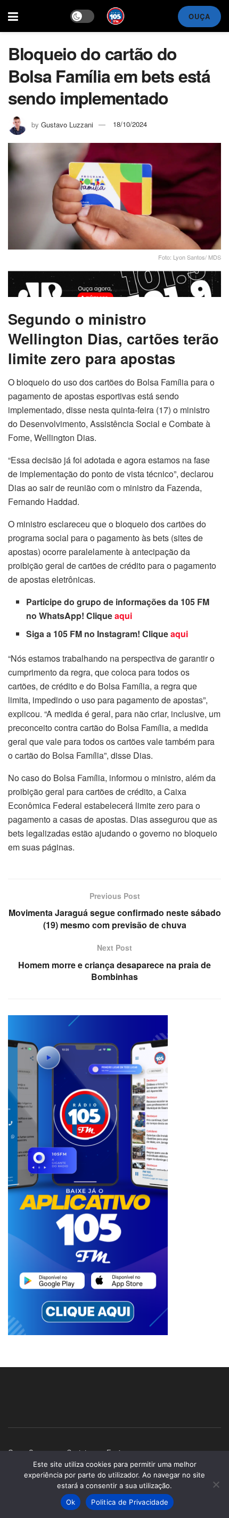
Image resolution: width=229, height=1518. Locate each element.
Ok (71, 1502)
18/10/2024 (130, 124)
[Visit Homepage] (115, 16)
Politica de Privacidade (129, 1502)
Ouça (199, 16)
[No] (215, 1484)
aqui (123, 615)
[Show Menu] (13, 16)
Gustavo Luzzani (67, 124)
